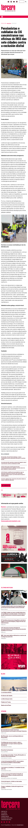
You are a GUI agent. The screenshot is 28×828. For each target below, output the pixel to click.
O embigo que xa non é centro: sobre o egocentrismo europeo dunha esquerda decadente (11, 744)
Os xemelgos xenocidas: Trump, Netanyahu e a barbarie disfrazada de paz (13, 755)
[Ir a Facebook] (8, 2)
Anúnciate (4, 814)
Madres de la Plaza (6, 705)
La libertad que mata (6, 698)
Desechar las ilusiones (7, 750)
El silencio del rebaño (6, 695)
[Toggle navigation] (2, 17)
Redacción (3, 23)
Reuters (3, 507)
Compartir (6, 485)
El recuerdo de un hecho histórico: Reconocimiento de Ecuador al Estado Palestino (14, 730)
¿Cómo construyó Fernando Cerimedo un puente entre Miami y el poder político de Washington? (12, 775)
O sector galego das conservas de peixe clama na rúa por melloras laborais (13, 479)
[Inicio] (8, 7)
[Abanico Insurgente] (14, 573)
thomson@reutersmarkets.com (10, 521)
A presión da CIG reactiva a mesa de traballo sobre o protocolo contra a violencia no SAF (13, 463)
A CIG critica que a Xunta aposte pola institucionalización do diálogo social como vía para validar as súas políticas (13, 468)
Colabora (4, 813)
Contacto (4, 811)
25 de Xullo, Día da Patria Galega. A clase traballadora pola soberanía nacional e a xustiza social (13, 458)
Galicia (9, 23)
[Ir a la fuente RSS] (16, 2)
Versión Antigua (6, 819)
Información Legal (7, 817)
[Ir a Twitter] (11, 2)
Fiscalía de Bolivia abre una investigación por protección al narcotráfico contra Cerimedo (13, 606)
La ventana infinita (6, 692)
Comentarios (5, 816)
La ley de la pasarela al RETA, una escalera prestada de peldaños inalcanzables (12, 761)
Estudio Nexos (20, 825)
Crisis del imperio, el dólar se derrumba (11, 781)
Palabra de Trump (6, 702)
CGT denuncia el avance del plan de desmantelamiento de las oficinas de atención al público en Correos (13, 629)
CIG (2, 490)
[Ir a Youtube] (14, 2)
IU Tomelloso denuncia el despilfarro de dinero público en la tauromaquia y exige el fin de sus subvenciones (13, 621)
